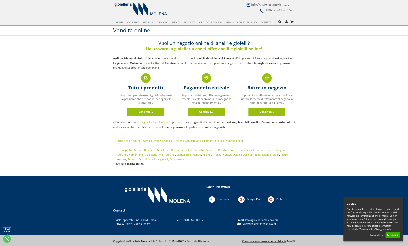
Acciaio (138, 150)
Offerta (222, 150)
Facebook (223, 199)
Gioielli (148, 22)
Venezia (227, 154)
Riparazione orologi (267, 154)
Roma (241, 150)
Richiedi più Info (247, 22)
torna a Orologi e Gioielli (157, 141)
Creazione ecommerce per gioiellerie (264, 241)
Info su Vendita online (230, 141)
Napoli (197, 154)
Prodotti (189, 22)
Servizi (175, 22)
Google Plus (254, 199)
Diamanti (149, 150)
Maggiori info (383, 229)
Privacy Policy (124, 223)
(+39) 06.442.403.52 (192, 220)
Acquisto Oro (135, 159)
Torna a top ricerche (128, 141)
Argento (127, 150)
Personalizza (376, 235)
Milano (207, 154)
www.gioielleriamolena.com (153, 122)
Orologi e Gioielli (210, 22)
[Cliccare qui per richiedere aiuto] (7, 235)
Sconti (232, 150)
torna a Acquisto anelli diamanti (195, 141)
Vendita (199, 150)
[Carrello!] (292, 21)
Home (119, 22)
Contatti (266, 22)
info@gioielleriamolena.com (262, 220)
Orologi (162, 22)
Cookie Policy (142, 223)
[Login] (286, 21)
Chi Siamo (133, 22)
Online (189, 150)
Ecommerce (177, 159)
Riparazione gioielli (156, 159)
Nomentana (136, 154)
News (229, 22)
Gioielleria (163, 150)
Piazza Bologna (276, 150)
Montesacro (183, 154)
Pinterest (281, 199)
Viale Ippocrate (256, 150)
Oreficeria (177, 150)
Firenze (217, 154)
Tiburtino (121, 154)
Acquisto (211, 150)
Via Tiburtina (167, 154)
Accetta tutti (393, 235)
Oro (118, 150)
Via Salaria (151, 154)
